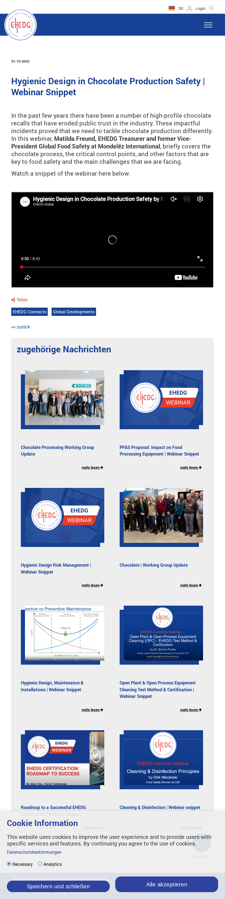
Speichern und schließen (58, 886)
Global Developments (74, 311)
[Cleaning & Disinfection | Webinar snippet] (159, 761)
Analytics (52, 864)
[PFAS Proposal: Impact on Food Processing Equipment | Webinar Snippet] (159, 401)
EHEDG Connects (29, 311)
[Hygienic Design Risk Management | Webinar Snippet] (60, 519)
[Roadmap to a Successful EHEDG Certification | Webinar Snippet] (60, 761)
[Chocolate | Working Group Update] (159, 519)
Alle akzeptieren (166, 884)
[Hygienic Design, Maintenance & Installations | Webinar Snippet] (60, 637)
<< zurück (20, 327)
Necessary (22, 864)
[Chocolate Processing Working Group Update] (60, 401)
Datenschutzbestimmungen (34, 852)
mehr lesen (91, 467)
